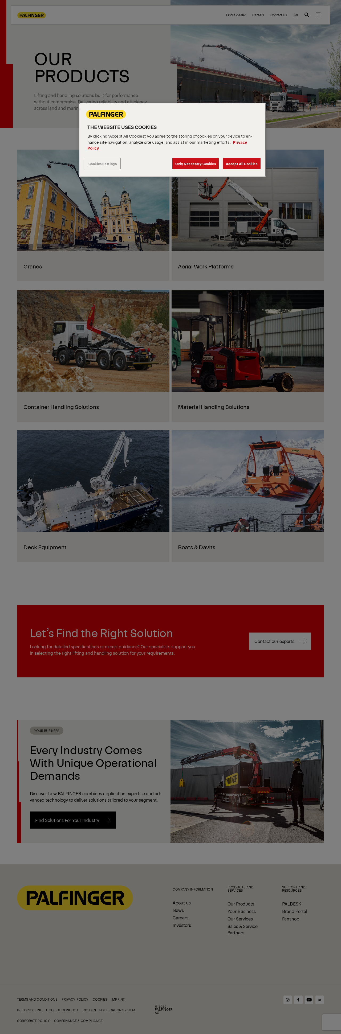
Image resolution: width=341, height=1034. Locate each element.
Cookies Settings (102, 163)
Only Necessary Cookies (195, 163)
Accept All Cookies (242, 163)
